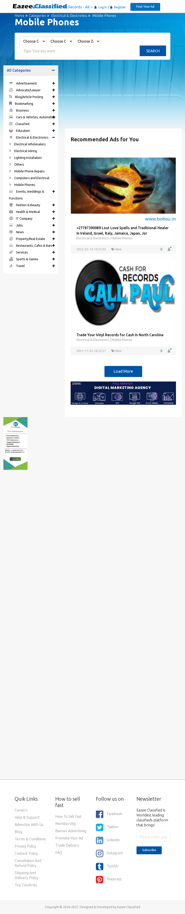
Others (19, 164)
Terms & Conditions (30, 839)
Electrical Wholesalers (30, 144)
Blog (18, 832)
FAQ (58, 852)
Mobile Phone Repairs (29, 171)
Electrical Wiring (25, 151)
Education (22, 131)
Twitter (112, 827)
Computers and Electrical (31, 178)
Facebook (114, 814)
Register (119, 7)
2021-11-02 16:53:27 (91, 351)
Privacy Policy (25, 846)
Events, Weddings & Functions (26, 195)
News (19, 232)
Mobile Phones (24, 185)
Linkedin (113, 840)
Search (153, 51)
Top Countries (26, 885)
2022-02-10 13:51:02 (91, 249)
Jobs (19, 225)
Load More (123, 371)
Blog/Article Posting (28, 97)
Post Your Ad (145, 6)
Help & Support (27, 817)
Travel (20, 266)
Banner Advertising (70, 831)
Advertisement (26, 83)
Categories (37, 16)
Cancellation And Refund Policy (28, 863)
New (118, 249)
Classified (22, 124)
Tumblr (113, 866)
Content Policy (26, 853)
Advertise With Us (29, 825)
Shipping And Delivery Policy (26, 875)
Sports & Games (26, 259)
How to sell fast (68, 816)
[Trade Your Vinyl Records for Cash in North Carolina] (123, 292)
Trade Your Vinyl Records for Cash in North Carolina (119, 335)
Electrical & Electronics (69, 16)
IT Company (23, 218)
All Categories (19, 70)
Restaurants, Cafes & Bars (33, 245)
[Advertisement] (123, 96)
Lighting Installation (28, 158)
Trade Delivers (67, 845)
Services (21, 252)
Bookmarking (23, 103)
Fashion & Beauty (27, 205)
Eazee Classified (128, 907)
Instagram (115, 853)
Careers (21, 810)
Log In (103, 7)
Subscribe (149, 850)
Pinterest (114, 879)
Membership (65, 824)
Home (19, 16)
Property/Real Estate (30, 239)
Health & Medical (27, 212)
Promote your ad (69, 838)
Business (22, 110)
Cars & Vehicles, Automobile (35, 117)
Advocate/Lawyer (28, 90)
